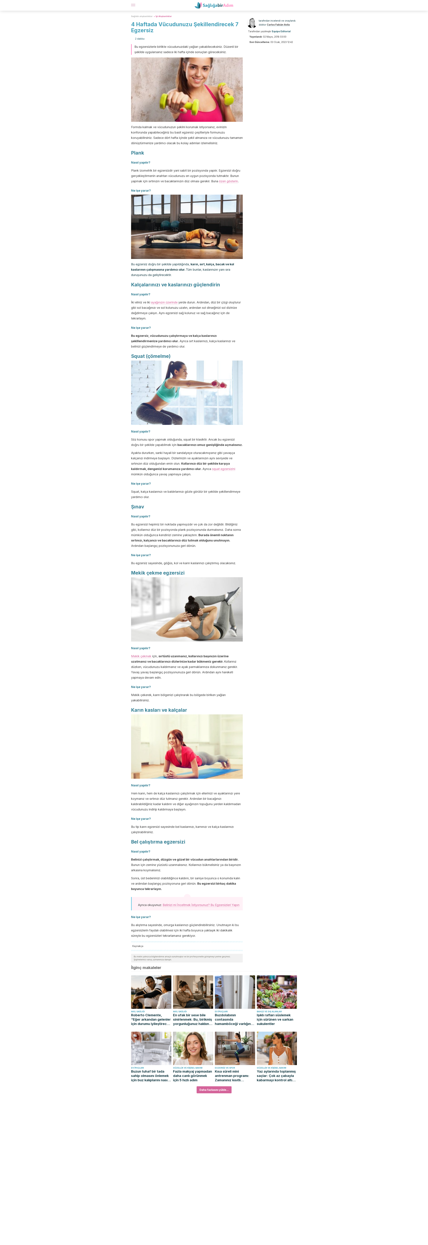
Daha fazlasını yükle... (214, 1089)
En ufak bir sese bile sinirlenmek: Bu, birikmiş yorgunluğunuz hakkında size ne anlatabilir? (193, 1019)
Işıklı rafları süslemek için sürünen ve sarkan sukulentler (275, 1019)
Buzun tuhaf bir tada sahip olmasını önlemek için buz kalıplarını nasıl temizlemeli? (150, 1075)
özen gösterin (228, 181)
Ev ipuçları (221, 1011)
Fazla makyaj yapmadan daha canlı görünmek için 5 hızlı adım (192, 1075)
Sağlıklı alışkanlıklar (142, 16)
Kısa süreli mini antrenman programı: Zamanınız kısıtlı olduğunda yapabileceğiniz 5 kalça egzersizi (234, 1075)
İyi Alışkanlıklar (164, 16)
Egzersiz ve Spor (225, 1068)
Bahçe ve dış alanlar (269, 1011)
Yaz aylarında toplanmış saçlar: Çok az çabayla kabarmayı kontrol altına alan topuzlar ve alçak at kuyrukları (277, 1075)
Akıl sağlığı (138, 1011)
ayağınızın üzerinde (164, 302)
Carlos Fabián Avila (278, 24)
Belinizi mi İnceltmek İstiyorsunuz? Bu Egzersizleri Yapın (201, 905)
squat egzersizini (223, 469)
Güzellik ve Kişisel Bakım (187, 1068)
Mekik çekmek (141, 656)
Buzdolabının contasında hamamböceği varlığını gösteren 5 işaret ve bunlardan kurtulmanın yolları (233, 1019)
